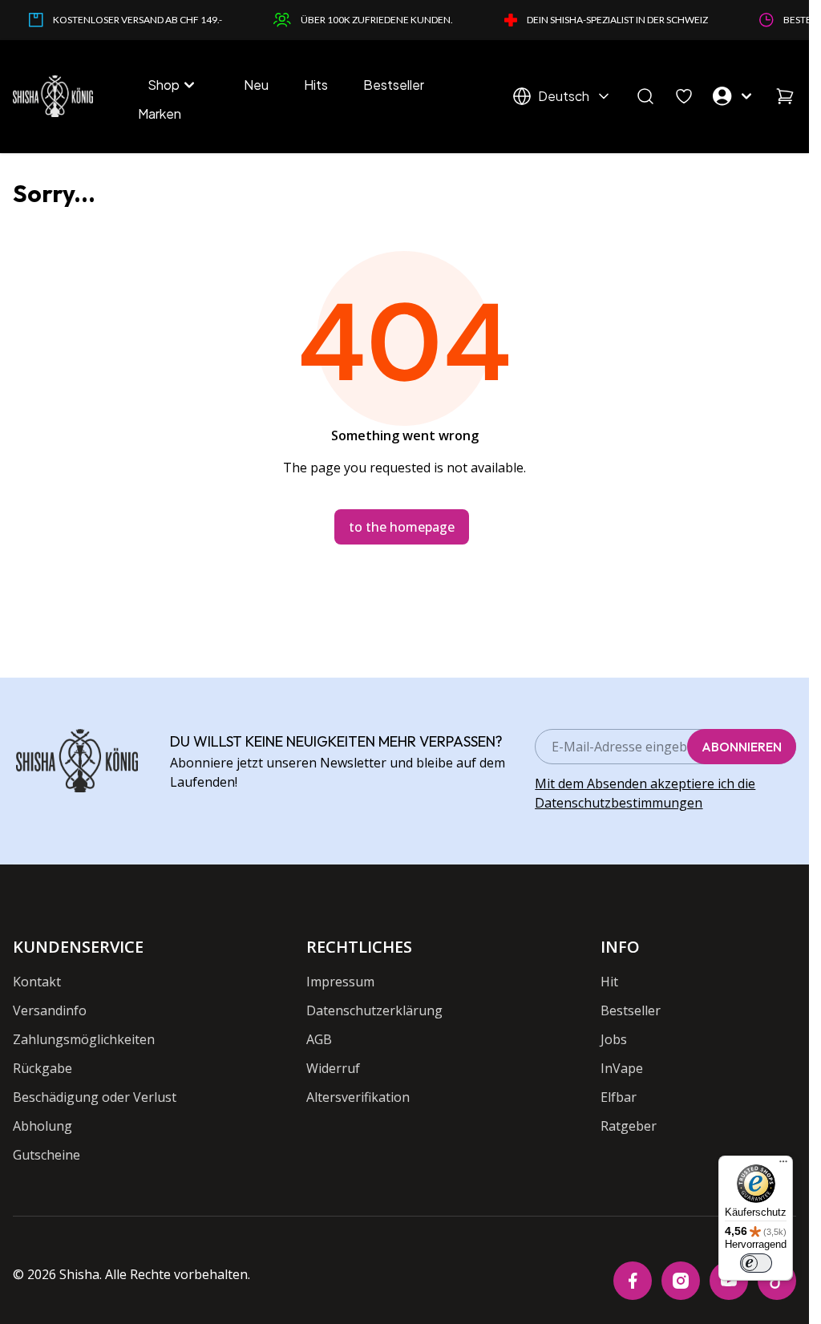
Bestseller (393, 84)
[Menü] (783, 1165)
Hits (316, 84)
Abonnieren (742, 747)
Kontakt (37, 981)
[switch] (756, 1263)
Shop (164, 84)
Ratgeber (629, 1126)
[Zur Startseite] (53, 96)
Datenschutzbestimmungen (618, 803)
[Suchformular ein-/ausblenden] (645, 96)
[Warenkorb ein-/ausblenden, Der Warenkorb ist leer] (784, 96)
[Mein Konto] (734, 96)
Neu (256, 84)
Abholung (42, 1126)
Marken (159, 113)
